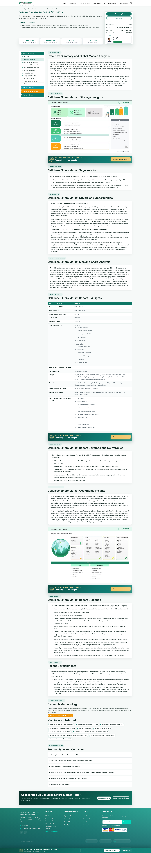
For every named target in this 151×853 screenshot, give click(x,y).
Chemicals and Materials (39, 9)
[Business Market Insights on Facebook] (21, 832)
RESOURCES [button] (112, 3)
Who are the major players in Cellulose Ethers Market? (69, 778)
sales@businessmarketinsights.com (32, 828)
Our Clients (86, 822)
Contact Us (86, 825)
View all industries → (51, 831)
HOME (64, 3)
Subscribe (126, 822)
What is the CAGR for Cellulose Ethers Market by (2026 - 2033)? (72, 761)
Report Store (27, 9)
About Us (86, 816)
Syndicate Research (70, 816)
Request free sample (120, 159)
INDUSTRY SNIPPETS (99, 3)
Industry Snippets (69, 825)
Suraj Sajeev (117, 38)
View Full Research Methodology (61, 716)
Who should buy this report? (60, 784)
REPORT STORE (85, 3)
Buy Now (119, 18)
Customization (126, 850)
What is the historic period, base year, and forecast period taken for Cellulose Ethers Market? (82, 772)
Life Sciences (49, 816)
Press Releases (68, 822)
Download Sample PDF (119, 14)
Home (21, 9)
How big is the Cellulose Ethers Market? (64, 755)
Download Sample (104, 798)
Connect (118, 42)
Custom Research (69, 819)
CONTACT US (124, 3)
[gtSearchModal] (131, 3)
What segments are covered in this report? (65, 766)
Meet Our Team (87, 819)
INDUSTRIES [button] (72, 3)
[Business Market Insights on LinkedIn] (25, 832)
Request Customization (121, 798)
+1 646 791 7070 (26, 825)
